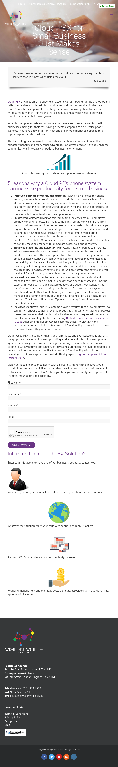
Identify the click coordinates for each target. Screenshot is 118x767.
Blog (7, 725)
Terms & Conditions (16, 713)
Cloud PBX (14, 101)
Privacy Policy (12, 717)
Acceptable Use (14, 721)
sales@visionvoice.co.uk (28, 695)
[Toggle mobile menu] (111, 15)
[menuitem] (21, 3)
